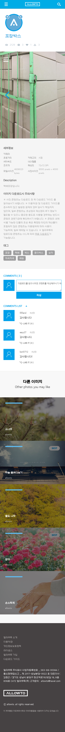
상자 (51, 253)
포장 (7, 253)
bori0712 (24, 352)
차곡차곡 (9, 258)
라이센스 (7, 650)
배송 (21, 258)
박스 (27, 253)
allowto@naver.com (50, 681)
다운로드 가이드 (45, 199)
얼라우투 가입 (10, 655)
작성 (39, 295)
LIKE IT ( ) (28, 323)
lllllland (23, 313)
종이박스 (38, 253)
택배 (17, 253)
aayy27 (23, 332)
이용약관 (8, 642)
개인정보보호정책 (12, 646)
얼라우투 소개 (10, 637)
